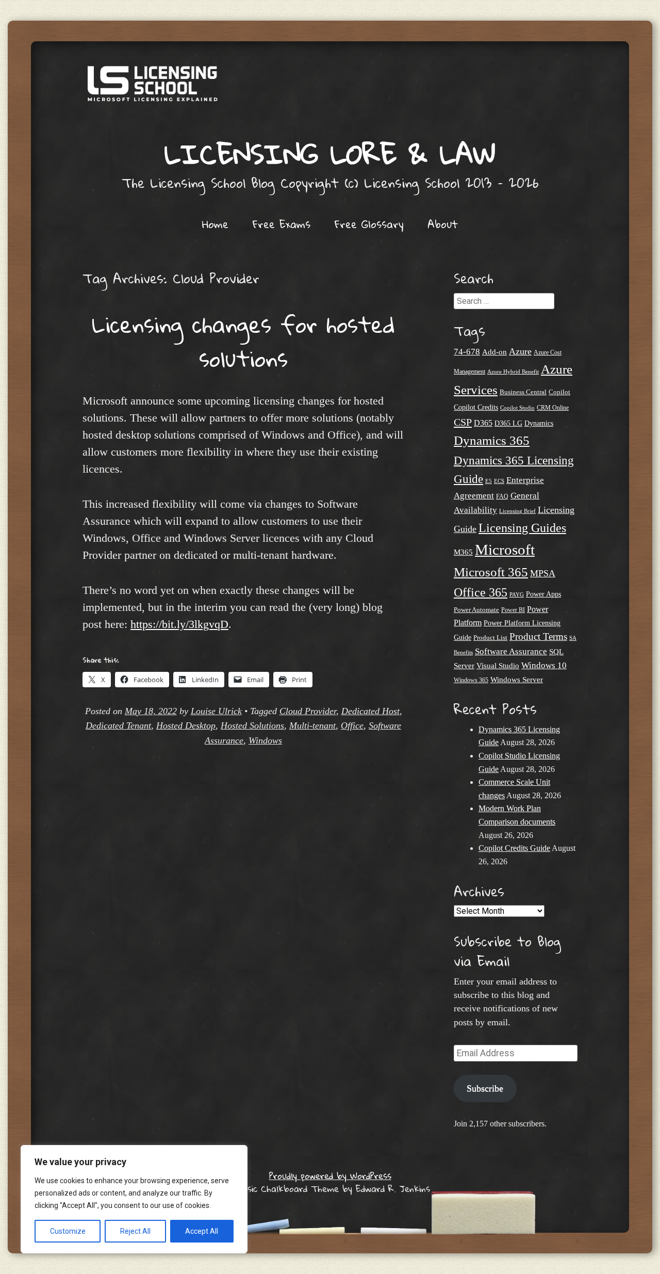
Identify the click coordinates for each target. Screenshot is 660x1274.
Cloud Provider (307, 711)
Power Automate (476, 610)
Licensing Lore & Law (330, 153)
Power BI (513, 610)
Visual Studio (497, 666)
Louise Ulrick (216, 711)
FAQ (502, 496)
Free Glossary (369, 224)
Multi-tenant (312, 725)
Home (215, 224)
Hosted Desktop (186, 725)
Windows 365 (471, 680)
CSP (463, 422)
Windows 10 (544, 665)
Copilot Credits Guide (514, 848)
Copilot (559, 392)
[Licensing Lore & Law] (330, 89)
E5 (488, 481)
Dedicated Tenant (118, 725)
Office (352, 725)
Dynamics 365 (492, 440)
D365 (483, 422)
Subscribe (485, 1088)
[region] (134, 1199)
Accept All (201, 1231)
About (442, 224)
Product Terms (538, 636)
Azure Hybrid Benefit (513, 371)
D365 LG (508, 423)
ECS (499, 481)
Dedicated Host (370, 711)
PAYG (516, 594)
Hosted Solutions (252, 725)
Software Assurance (511, 651)
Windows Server (516, 679)
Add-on (494, 352)
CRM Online (553, 408)
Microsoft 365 (491, 572)
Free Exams (281, 224)
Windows (265, 740)
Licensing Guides (522, 528)
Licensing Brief (517, 511)
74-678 (467, 352)
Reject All (135, 1231)
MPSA (542, 573)
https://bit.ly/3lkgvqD (179, 624)
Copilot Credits (476, 407)
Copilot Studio (517, 408)
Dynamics (538, 423)
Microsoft (505, 549)
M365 (463, 552)
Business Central (523, 392)
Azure (520, 351)
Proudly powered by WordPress (330, 1176)
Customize (68, 1231)
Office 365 (480, 592)
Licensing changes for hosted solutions (243, 341)
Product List (490, 637)
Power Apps (543, 594)
